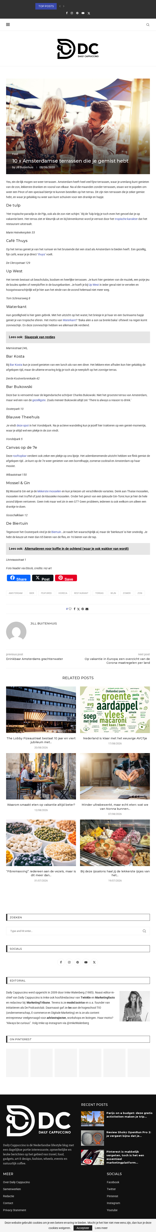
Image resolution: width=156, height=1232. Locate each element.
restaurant (81, 593)
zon (140, 593)
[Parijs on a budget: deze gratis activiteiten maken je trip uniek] (92, 1118)
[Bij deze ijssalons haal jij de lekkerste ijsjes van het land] (115, 843)
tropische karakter (126, 219)
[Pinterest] (77, 13)
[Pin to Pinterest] (82, 609)
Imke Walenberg (74, 992)
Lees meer (101, 1228)
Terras (99, 593)
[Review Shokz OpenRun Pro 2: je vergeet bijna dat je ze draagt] (92, 1138)
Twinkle (86, 997)
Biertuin (56, 532)
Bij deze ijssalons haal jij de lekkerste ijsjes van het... (115, 873)
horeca (62, 593)
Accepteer (83, 1228)
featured (46, 593)
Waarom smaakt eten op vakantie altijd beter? (41, 805)
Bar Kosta (16, 364)
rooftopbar (20, 455)
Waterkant (69, 320)
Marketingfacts (105, 997)
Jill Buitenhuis (24, 167)
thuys (41, 254)
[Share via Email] (87, 609)
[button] (60, 6)
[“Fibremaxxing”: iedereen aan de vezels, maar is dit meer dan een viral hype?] (41, 843)
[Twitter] (89, 13)
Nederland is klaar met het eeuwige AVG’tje (115, 738)
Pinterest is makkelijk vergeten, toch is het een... (71, 6)
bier (31, 593)
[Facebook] (66, 13)
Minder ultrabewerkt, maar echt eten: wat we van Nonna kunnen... (115, 807)
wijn (113, 593)
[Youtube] (83, 13)
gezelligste (39, 400)
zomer (127, 593)
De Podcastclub (34, 1007)
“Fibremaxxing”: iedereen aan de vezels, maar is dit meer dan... (41, 873)
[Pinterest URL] (17, 1063)
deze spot (23, 425)
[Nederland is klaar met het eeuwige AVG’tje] (115, 709)
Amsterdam (16, 593)
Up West (94, 284)
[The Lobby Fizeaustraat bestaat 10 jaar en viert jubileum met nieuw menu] (41, 709)
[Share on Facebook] (74, 609)
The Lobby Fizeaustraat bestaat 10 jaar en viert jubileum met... (41, 740)
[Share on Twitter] (78, 609)
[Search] (148, 25)
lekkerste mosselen (49, 491)
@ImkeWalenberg (78, 1023)
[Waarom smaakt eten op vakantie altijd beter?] (41, 776)
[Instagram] (72, 13)
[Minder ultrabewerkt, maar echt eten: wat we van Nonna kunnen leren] (115, 776)
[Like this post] (70, 609)
